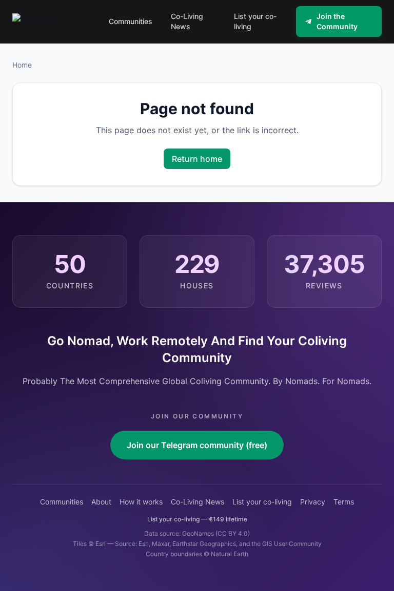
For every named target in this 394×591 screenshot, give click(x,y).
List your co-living (262, 501)
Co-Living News (197, 501)
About (101, 501)
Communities (61, 501)
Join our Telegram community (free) (197, 445)
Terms (343, 501)
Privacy (312, 501)
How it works (141, 501)
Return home (197, 159)
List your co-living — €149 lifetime (197, 519)
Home (22, 64)
